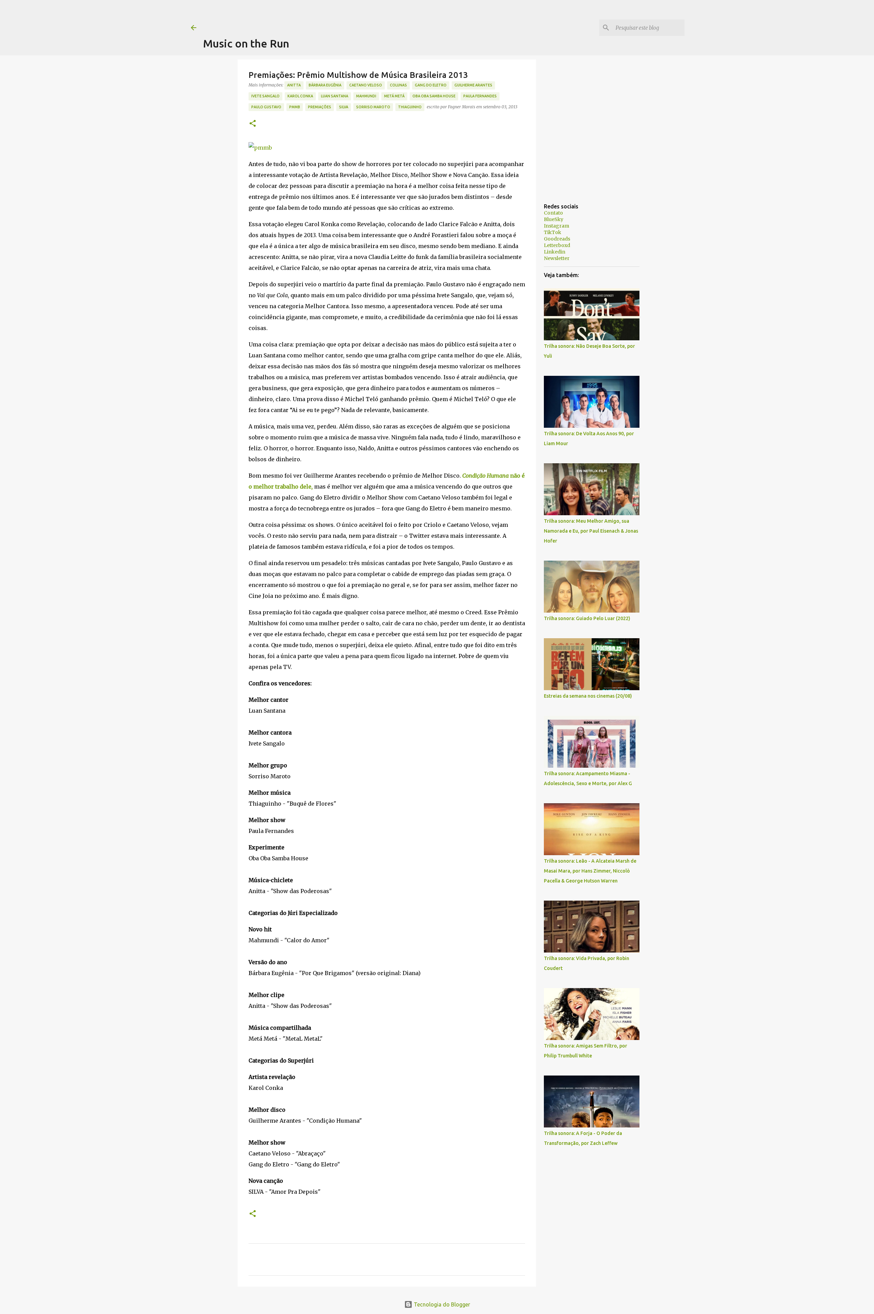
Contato (553, 213)
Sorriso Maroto (373, 107)
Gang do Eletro (431, 85)
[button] (253, 123)
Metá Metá (394, 96)
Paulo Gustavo (266, 107)
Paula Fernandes (480, 96)
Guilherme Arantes (473, 85)
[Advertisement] (327, 15)
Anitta (294, 85)
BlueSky (553, 219)
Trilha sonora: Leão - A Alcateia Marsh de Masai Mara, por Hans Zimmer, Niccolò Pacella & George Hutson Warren (590, 871)
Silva (343, 107)
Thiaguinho (410, 107)
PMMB (294, 107)
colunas (398, 85)
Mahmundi (366, 96)
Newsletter (556, 258)
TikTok (552, 232)
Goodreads (557, 239)
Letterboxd (557, 245)
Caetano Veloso (365, 85)
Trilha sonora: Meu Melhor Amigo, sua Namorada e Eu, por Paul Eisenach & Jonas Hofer (591, 531)
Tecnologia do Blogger (441, 1304)
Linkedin (554, 252)
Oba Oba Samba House (433, 96)
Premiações (319, 107)
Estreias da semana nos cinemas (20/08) (588, 696)
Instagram (556, 226)
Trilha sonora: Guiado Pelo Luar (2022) (587, 618)
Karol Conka (300, 96)
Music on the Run (246, 43)
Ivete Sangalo (265, 96)
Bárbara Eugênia (325, 85)
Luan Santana (334, 96)
